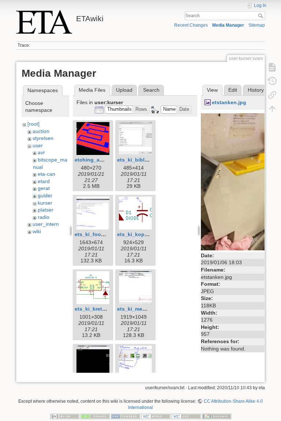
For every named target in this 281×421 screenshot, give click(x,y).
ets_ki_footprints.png (102, 234)
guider (45, 195)
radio (43, 217)
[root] (33, 124)
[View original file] (239, 181)
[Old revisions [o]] (272, 81)
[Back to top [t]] (272, 109)
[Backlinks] (272, 95)
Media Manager (228, 25)
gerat (44, 188)
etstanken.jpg (229, 102)
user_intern (46, 224)
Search (261, 15)
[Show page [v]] (272, 67)
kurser (45, 203)
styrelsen (43, 138)
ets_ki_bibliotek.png (142, 160)
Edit (232, 90)
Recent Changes (191, 25)
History (256, 90)
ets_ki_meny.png (138, 309)
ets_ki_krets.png (95, 309)
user (38, 145)
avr (41, 152)
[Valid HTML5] (156, 415)
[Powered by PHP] (125, 415)
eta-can (46, 174)
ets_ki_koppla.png (140, 234)
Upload (124, 90)
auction (41, 131)
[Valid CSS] (186, 415)
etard (44, 181)
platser (45, 210)
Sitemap (256, 25)
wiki (37, 231)
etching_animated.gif (101, 160)
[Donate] (95, 415)
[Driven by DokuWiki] (216, 415)
